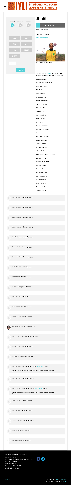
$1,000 (26, 50)
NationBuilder (61, 479)
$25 (26, 38)
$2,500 (14, 56)
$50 (14, 44)
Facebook (40, 366)
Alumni (49, 73)
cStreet (63, 481)
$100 (26, 44)
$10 (14, 38)
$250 (14, 50)
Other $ (11, 60)
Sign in (7, 479)
